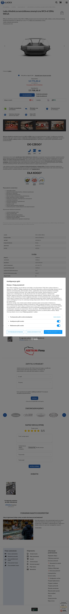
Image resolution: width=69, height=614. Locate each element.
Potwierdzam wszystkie (53, 332)
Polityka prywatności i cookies (30, 312)
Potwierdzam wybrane (15, 332)
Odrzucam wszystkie (34, 332)
